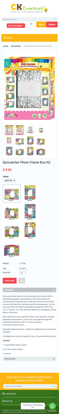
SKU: (5, 268)
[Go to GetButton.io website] (52, 411)
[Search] (55, 19)
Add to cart (9, 281)
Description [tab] (9, 290)
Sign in (41, 24)
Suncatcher (16, 46)
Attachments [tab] (10, 359)
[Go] (54, 386)
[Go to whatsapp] (52, 406)
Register (51, 24)
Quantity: (7, 272)
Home (5, 46)
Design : (6, 176)
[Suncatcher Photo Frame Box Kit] (29, 88)
